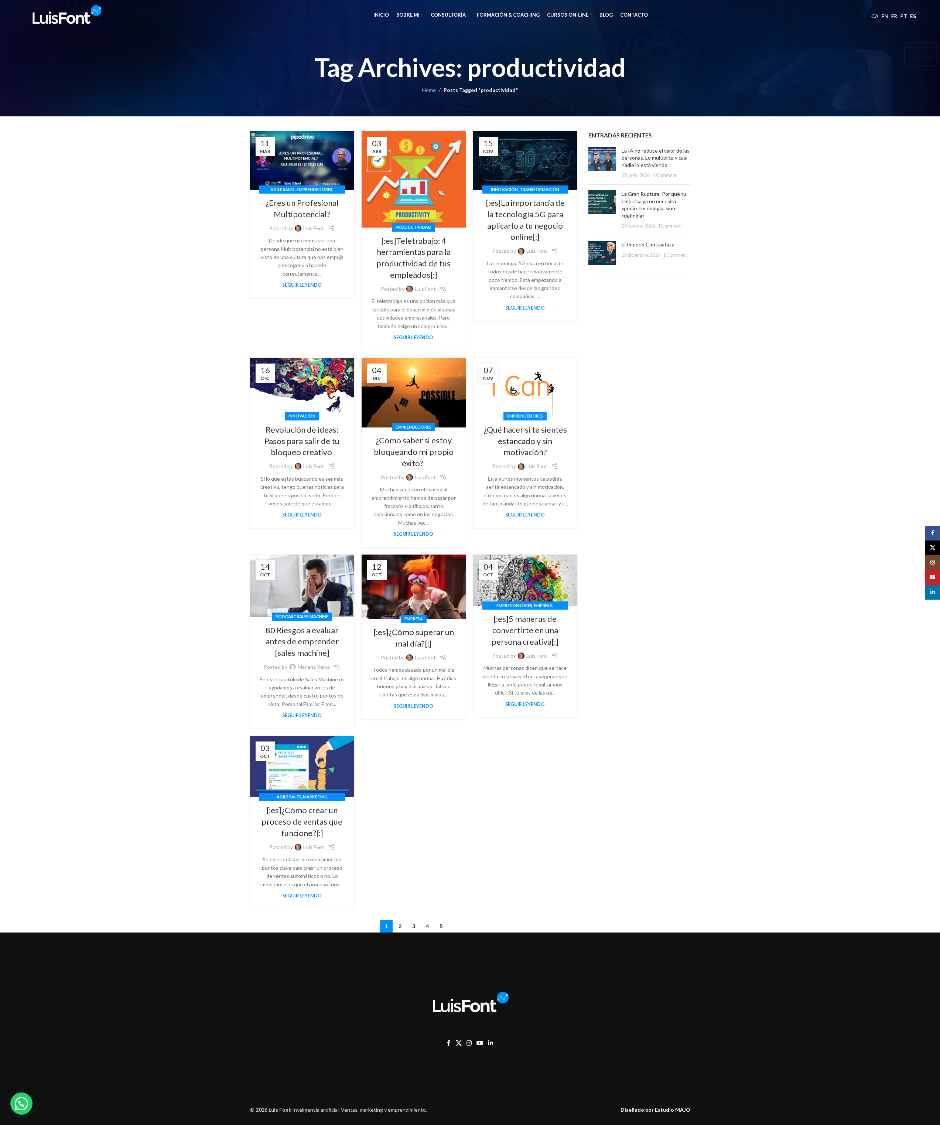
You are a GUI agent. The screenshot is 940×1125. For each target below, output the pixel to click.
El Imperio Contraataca (648, 244)
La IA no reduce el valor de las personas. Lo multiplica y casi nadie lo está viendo (656, 157)
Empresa (413, 618)
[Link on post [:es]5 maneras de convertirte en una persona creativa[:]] (525, 580)
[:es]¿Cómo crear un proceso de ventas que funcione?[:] (302, 821)
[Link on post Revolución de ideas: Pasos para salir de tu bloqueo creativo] (302, 387)
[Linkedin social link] (491, 1043)
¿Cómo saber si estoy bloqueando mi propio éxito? (414, 451)
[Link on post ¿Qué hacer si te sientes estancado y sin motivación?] (525, 387)
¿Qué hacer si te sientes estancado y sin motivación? (525, 441)
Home (429, 90)
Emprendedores (314, 189)
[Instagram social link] (469, 1043)
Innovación (504, 189)
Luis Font (313, 228)
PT (903, 16)
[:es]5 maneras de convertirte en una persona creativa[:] (525, 630)
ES (913, 16)
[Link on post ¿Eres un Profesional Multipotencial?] (302, 160)
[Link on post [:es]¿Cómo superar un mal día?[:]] (414, 587)
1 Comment (665, 175)
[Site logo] (66, 14)
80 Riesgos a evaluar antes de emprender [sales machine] (302, 641)
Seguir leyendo (302, 285)
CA (875, 16)
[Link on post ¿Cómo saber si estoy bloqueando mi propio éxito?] (414, 392)
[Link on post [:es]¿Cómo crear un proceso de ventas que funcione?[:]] (302, 766)
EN (885, 16)
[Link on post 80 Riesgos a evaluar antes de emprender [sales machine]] (302, 586)
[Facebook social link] (448, 1043)
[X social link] (458, 1043)
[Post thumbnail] (602, 163)
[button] (21, 1103)
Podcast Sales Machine (302, 616)
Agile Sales (282, 189)
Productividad (413, 227)
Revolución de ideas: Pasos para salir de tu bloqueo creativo (301, 441)
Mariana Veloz (313, 667)
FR (894, 16)
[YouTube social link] (479, 1043)
